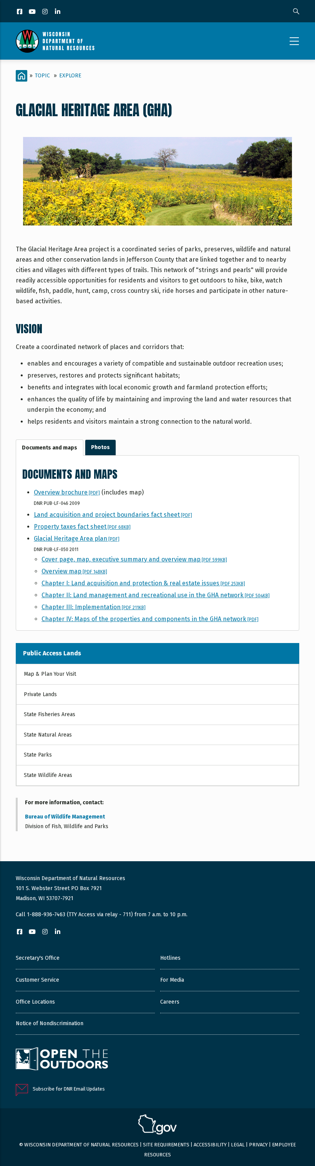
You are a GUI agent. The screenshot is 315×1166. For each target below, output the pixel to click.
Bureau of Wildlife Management (65, 817)
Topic (42, 75)
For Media (172, 980)
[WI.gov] (157, 1125)
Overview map (74, 571)
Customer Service (37, 980)
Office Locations (35, 1002)
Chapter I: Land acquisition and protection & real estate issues (143, 583)
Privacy (258, 1145)
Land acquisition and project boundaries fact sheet (113, 514)
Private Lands (40, 694)
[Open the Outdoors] (62, 1059)
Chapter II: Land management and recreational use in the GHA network (155, 595)
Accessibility (210, 1145)
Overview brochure (67, 492)
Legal (238, 1145)
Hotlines (170, 958)
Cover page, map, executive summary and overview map (134, 559)
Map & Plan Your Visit (50, 674)
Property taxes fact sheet (82, 526)
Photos (100, 447)
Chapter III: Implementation (93, 607)
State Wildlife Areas (48, 775)
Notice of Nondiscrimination (49, 1023)
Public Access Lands (52, 653)
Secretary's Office (38, 958)
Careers (169, 1002)
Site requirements (166, 1145)
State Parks (38, 755)
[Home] (55, 41)
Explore (70, 75)
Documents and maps (49, 447)
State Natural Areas (48, 735)
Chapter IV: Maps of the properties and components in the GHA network (150, 619)
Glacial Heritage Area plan (76, 538)
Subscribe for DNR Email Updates (69, 1089)
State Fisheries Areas (49, 714)
